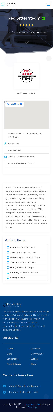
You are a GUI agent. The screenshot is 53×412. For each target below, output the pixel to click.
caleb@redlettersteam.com (21, 156)
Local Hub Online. (32, 404)
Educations (13, 358)
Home (8, 32)
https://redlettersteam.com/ (21, 163)
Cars (9, 353)
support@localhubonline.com (24, 386)
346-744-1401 (14, 150)
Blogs (33, 363)
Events (34, 358)
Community (37, 353)
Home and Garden (22, 32)
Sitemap (32, 407)
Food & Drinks (14, 363)
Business (35, 348)
